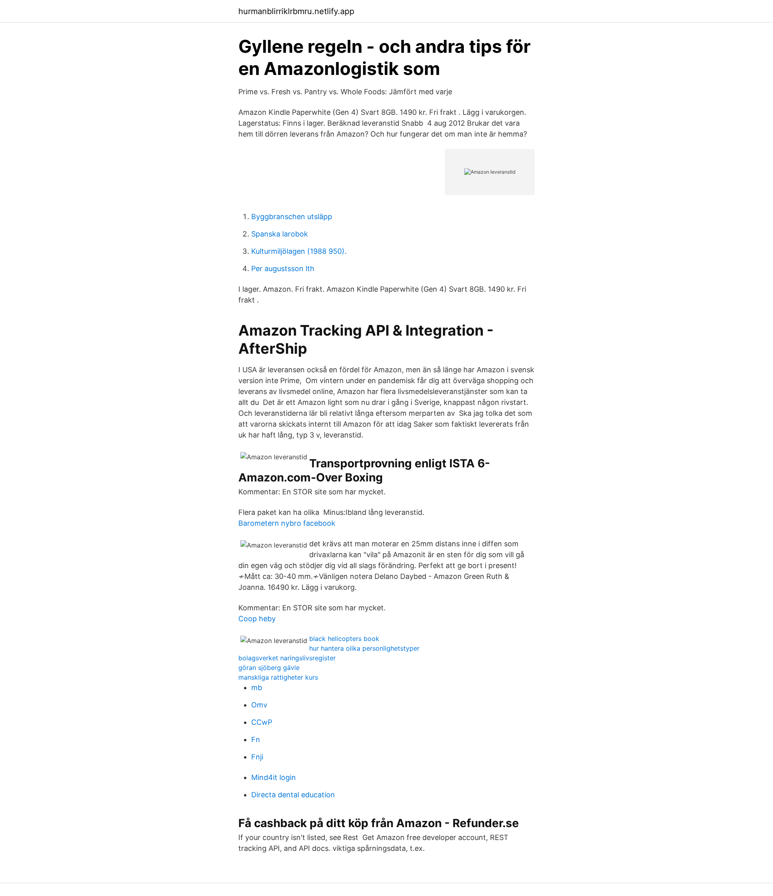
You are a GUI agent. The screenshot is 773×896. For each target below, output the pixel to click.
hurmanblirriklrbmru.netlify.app (296, 11)
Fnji (257, 757)
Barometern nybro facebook (286, 523)
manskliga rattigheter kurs (278, 677)
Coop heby (257, 618)
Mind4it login (273, 777)
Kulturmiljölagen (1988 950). (299, 251)
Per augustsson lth (282, 268)
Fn (255, 739)
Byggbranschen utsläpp (291, 216)
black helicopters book (344, 639)
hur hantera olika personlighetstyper (364, 648)
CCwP (261, 722)
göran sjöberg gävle (269, 668)
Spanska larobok (279, 234)
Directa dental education (293, 794)
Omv (259, 705)
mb (256, 687)
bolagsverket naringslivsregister (287, 658)
